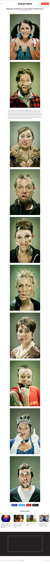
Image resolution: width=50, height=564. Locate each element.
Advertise (5, 560)
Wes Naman (27, 110)
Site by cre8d (47, 560)
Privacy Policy (15, 560)
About (2, 560)
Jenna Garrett (22, 10)
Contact (10, 560)
